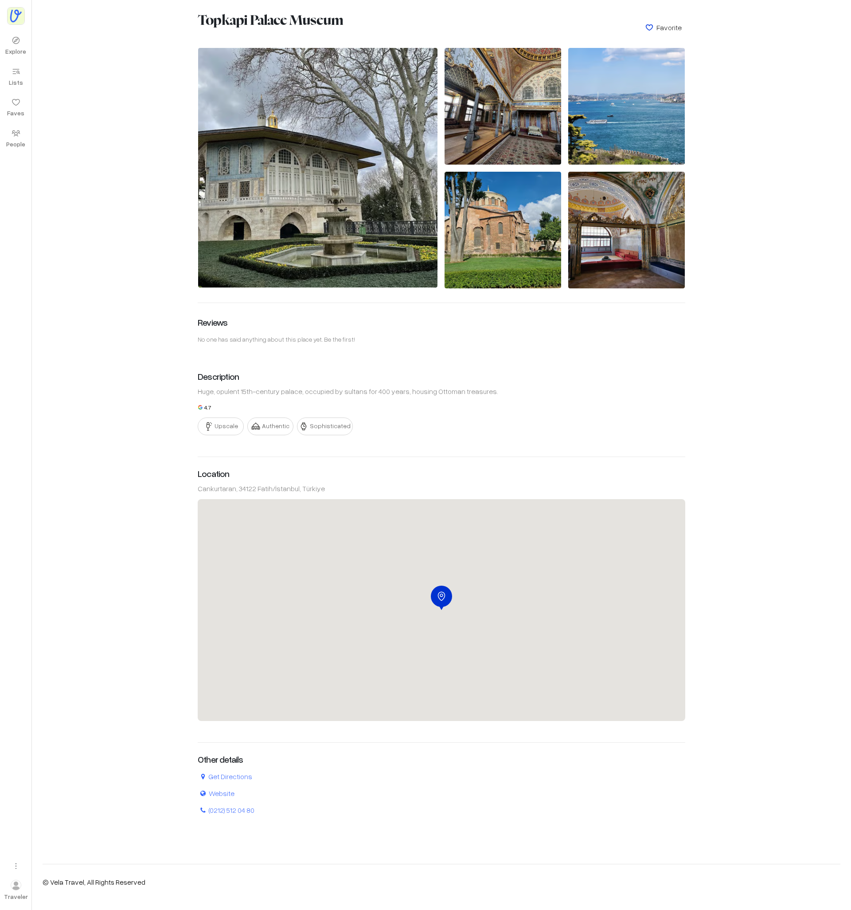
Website (221, 793)
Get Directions (230, 776)
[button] (441, 598)
